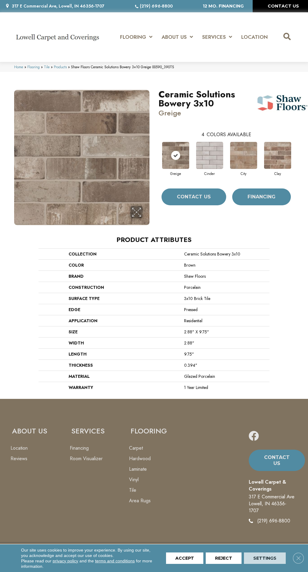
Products (60, 66)
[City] (244, 155)
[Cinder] (210, 155)
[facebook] (254, 436)
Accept (184, 558)
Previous (155, 149)
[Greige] (176, 155)
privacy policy (65, 560)
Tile (47, 66)
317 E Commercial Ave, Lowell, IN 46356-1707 (58, 6)
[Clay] (278, 155)
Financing (262, 197)
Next (296, 149)
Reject (223, 558)
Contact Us (194, 197)
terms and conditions (115, 560)
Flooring (33, 66)
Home (18, 66)
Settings (264, 558)
